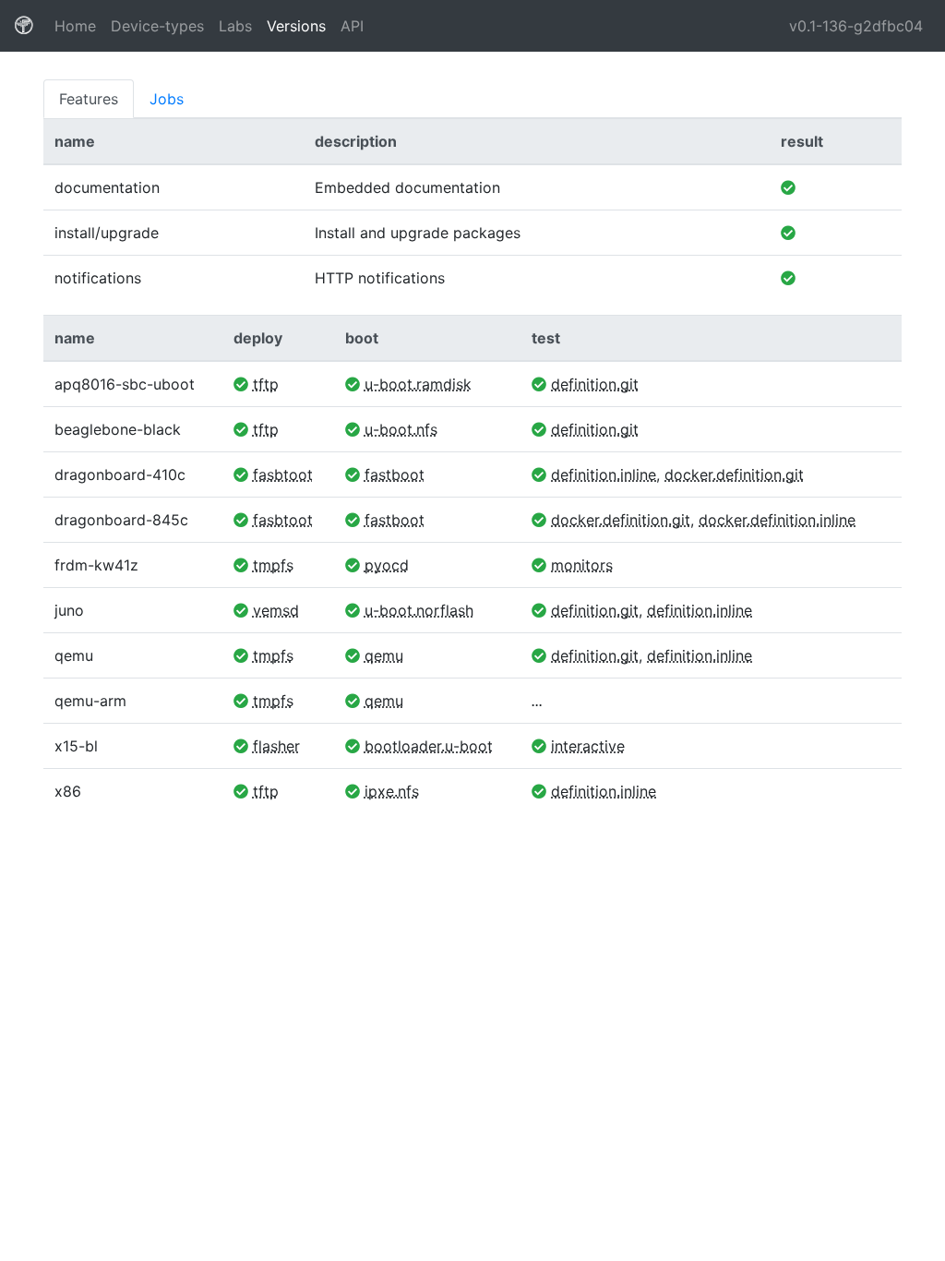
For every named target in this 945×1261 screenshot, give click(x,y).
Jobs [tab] (167, 99)
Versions (296, 26)
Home (78, 25)
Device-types (157, 26)
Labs (235, 26)
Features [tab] (88, 99)
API (352, 26)
